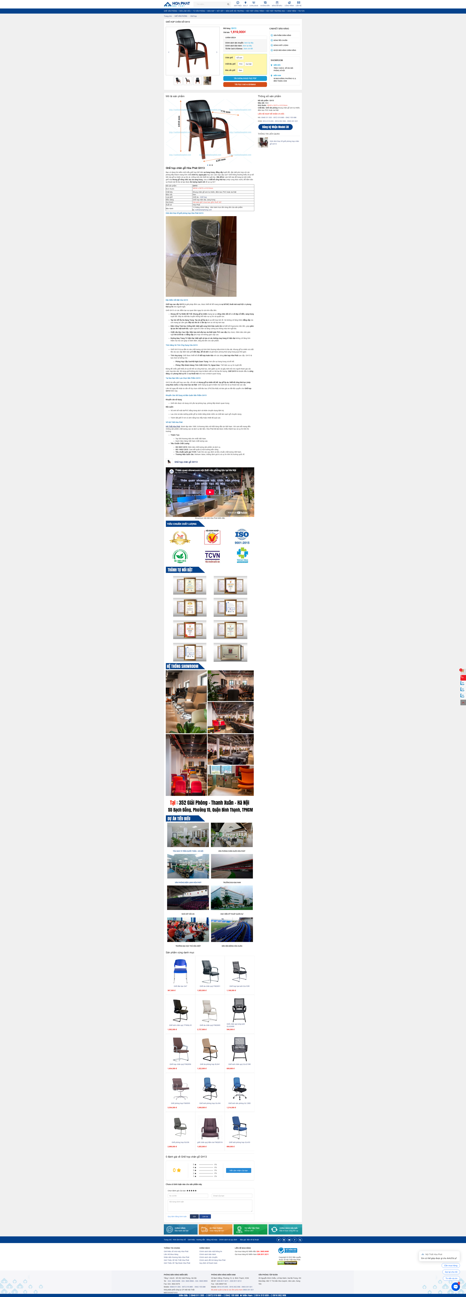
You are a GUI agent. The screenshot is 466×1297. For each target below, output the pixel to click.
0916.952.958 (280, 121)
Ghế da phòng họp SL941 (210, 1064)
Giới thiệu (238, 6)
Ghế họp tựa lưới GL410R (239, 986)
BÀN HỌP (211, 11)
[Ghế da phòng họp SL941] (210, 1049)
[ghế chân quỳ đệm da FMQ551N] (210, 1127)
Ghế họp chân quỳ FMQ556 (180, 1064)
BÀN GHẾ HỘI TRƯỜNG (235, 11)
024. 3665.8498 (263, 1251)
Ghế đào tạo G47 (180, 986)
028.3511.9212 (235, 1281)
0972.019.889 (187, 1287)
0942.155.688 (200, 1287)
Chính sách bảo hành (207, 1254)
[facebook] (295, 1240)
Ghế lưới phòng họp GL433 (239, 1142)
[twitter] (279, 1240)
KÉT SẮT (220, 11)
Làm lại (205, 1216)
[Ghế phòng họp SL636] (180, 1127)
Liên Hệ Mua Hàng (171, 1254)
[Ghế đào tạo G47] (180, 971)
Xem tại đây (248, 43)
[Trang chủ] (177, 4)
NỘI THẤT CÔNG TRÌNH (255, 11)
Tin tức (301, 11)
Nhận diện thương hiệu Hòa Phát (176, 1257)
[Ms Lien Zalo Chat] (463, 690)
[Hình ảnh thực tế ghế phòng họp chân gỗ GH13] (263, 142)
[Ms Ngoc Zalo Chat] (463, 684)
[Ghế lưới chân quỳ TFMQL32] (180, 1010)
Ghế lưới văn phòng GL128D (239, 1103)
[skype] (300, 1240)
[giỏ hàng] (463, 671)
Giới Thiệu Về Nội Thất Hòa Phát (176, 1260)
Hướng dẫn (265, 6)
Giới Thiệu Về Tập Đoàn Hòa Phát (177, 1263)
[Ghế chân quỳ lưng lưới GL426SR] (239, 1010)
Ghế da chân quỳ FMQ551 (210, 986)
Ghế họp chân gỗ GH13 (186, 462)
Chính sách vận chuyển (208, 1257)
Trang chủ (168, 16)
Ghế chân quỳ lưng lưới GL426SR (236, 1025)
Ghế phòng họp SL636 (180, 1142)
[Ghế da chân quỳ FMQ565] (210, 1010)
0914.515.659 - (269, 121)
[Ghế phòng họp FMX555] (180, 1088)
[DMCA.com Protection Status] (289, 1263)
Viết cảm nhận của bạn (238, 1170)
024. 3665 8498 (174, 1281)
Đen (240, 70)
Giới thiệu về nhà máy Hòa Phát (176, 1251)
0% (215, 1164)
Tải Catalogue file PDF (245, 78)
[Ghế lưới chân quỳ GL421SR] (239, 1049)
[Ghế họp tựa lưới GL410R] (239, 971)
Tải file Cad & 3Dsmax (245, 84)
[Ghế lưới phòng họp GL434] (210, 1088)
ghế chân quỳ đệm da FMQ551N (210, 1142)
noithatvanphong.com (203, 210)
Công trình (289, 6)
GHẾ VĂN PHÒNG (171, 11)
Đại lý (245, 6)
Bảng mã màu (277, 6)
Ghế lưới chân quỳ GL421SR (239, 1064)
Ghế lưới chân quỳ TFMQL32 (180, 1025)
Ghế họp (193, 16)
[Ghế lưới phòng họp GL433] (240, 1127)
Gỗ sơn (239, 58)
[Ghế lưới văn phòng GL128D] (239, 1088)
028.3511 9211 (222, 1281)
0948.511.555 (175, 1287)
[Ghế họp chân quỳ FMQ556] (180, 1049)
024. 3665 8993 (201, 1281)
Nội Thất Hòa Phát (173, 426)
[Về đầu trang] (463, 702)
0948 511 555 (266, 117)
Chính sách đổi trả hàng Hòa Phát (212, 1260)
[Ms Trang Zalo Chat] (463, 696)
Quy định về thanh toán (208, 1263)
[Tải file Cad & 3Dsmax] (279, 127)
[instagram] (284, 1240)
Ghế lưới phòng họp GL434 (210, 1103)
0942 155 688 (291, 117)
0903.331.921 (292, 121)
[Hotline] (463, 678)
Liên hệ (298, 6)
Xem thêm (291, 11)
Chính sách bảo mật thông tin (210, 1251)
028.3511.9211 (263, 1254)
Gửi (194, 1216)
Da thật (248, 64)
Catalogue (254, 6)
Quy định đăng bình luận (177, 1216)
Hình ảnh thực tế (179, 1240)
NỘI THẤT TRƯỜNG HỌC (276, 11)
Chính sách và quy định (228, 1240)
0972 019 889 (278, 117)
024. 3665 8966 (188, 1281)
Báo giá (243, 1240)
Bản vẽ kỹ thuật (253, 1240)
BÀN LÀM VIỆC (185, 11)
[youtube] (289, 1240)
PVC (241, 64)
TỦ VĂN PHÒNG (199, 11)
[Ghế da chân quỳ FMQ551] (210, 971)
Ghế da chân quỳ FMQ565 (210, 1025)
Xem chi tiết (248, 49)
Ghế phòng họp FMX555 (180, 1103)
